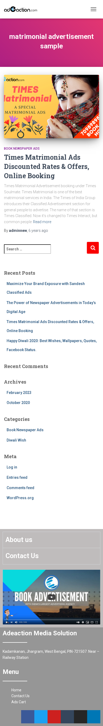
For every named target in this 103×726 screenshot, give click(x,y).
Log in (12, 467)
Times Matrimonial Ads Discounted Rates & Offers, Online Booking (46, 166)
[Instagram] (80, 716)
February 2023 (19, 392)
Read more (42, 222)
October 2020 (18, 403)
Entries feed (17, 477)
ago (38, 230)
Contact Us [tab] (22, 556)
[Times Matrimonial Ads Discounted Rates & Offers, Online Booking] (51, 106)
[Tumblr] (67, 716)
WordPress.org (20, 498)
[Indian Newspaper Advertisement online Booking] (23, 9)
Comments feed (20, 488)
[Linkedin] (93, 716)
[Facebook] (27, 716)
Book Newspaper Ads (22, 148)
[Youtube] (54, 716)
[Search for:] (45, 252)
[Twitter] (41, 716)
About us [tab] (19, 540)
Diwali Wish (16, 440)
